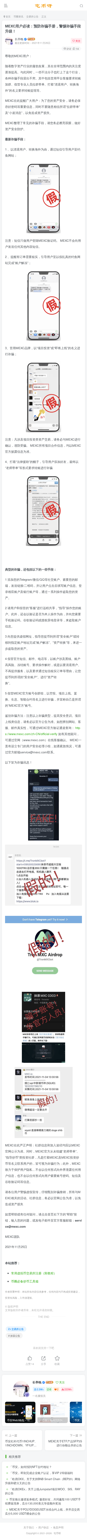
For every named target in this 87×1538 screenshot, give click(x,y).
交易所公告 (32, 16)
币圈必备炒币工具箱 (24, 1281)
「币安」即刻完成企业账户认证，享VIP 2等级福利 (41, 1473)
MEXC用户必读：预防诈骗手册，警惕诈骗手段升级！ (43, 28)
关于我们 (28, 1527)
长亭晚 (19, 39)
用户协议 (43, 1527)
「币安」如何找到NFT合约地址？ (30, 1467)
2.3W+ (40, 1389)
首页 (8, 16)
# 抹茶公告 (14, 1335)
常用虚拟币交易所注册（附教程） (34, 1273)
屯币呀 (57, 1533)
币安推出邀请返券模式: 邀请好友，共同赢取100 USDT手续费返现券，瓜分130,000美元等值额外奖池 (43, 1501)
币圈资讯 (18, 16)
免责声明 (58, 1527)
